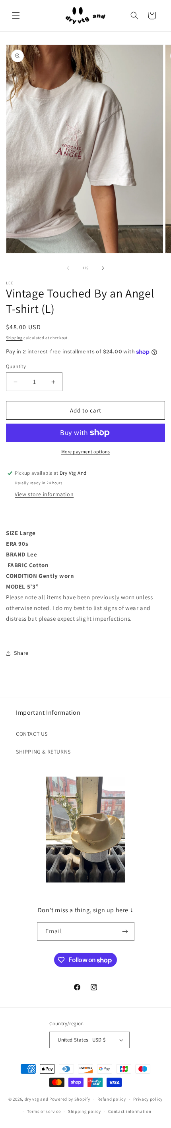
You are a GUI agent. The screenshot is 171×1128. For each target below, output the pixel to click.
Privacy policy (148, 1099)
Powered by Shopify (69, 1099)
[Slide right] (103, 268)
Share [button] (21, 652)
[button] (16, 15)
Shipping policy (84, 1111)
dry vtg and (37, 1099)
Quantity (16, 366)
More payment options (85, 452)
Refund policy (111, 1099)
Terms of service (43, 1111)
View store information (44, 494)
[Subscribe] (125, 931)
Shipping (14, 337)
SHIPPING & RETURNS (43, 751)
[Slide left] (68, 268)
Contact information (129, 1111)
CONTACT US (32, 733)
